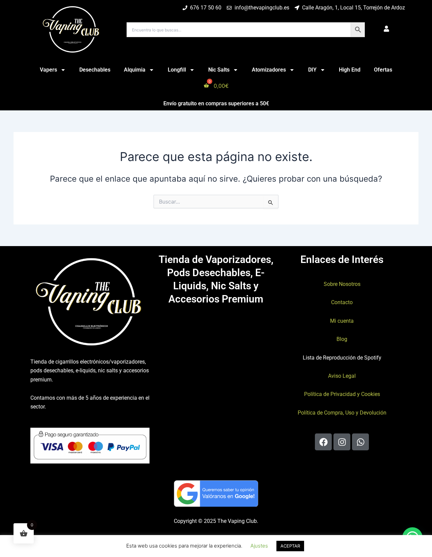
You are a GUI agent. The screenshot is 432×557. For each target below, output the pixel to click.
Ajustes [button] (259, 545)
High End (349, 70)
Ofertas (383, 70)
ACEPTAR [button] (290, 546)
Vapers (48, 70)
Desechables (94, 70)
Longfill (177, 70)
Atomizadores (269, 70)
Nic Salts (219, 70)
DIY (312, 70)
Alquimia (134, 70)
